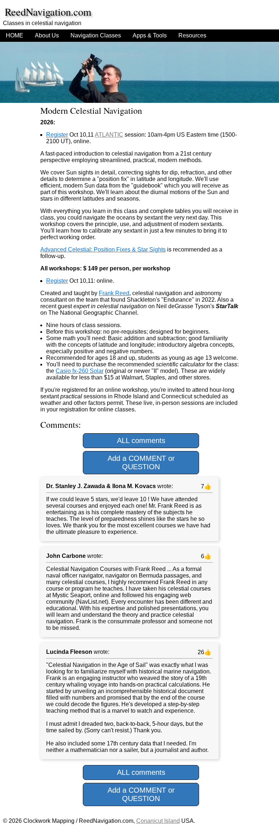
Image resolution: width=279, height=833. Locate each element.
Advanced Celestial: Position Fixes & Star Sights (103, 249)
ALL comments (141, 440)
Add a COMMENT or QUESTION (141, 462)
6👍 (205, 556)
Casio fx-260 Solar (80, 371)
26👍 (204, 652)
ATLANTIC (109, 135)
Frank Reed (114, 293)
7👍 (205, 486)
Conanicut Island (158, 821)
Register (57, 135)
